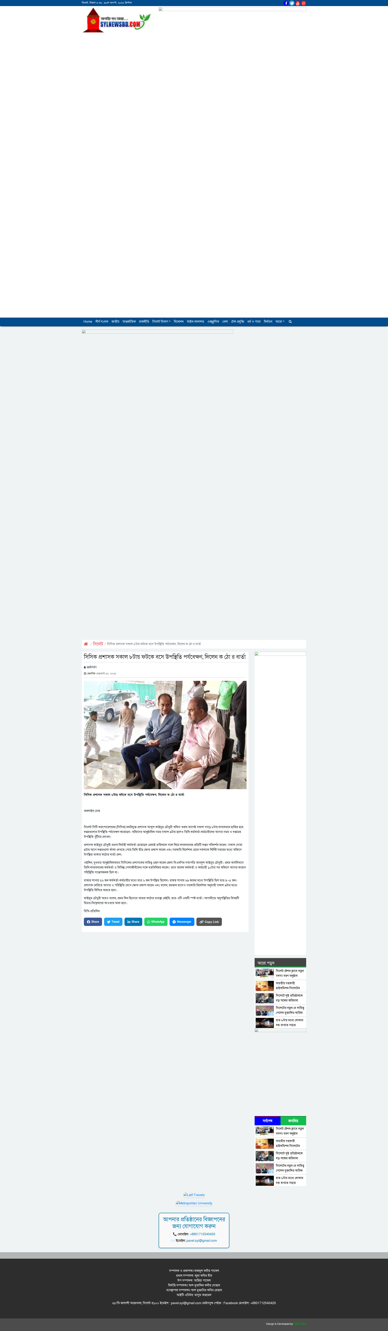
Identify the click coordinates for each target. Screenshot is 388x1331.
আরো (278, 321)
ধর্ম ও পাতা (254, 321)
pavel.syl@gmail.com (202, 1240)
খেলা (225, 321)
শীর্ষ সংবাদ (101, 321)
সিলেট (98, 644)
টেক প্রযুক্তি (237, 321)
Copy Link (212, 922)
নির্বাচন (268, 321)
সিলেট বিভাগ (160, 321)
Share (95, 922)
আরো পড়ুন (266, 963)
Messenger (184, 922)
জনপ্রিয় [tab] (293, 1121)
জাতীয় (115, 321)
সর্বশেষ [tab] (267, 1121)
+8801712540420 (202, 1234)
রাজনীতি (144, 321)
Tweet (115, 922)
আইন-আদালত (195, 321)
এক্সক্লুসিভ (213, 321)
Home (87, 321)
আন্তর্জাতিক (129, 321)
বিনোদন (178, 321)
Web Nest (300, 1324)
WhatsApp (157, 922)
